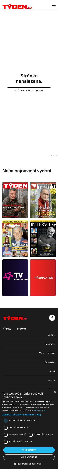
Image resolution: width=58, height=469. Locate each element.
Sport (52, 371)
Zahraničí (50, 344)
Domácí (51, 335)
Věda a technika (47, 353)
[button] (29, 414)
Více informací (40, 410)
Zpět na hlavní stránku (29, 90)
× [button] (55, 392)
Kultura (51, 380)
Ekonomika (50, 362)
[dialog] (29, 429)
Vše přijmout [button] (29, 450)
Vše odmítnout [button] (29, 457)
